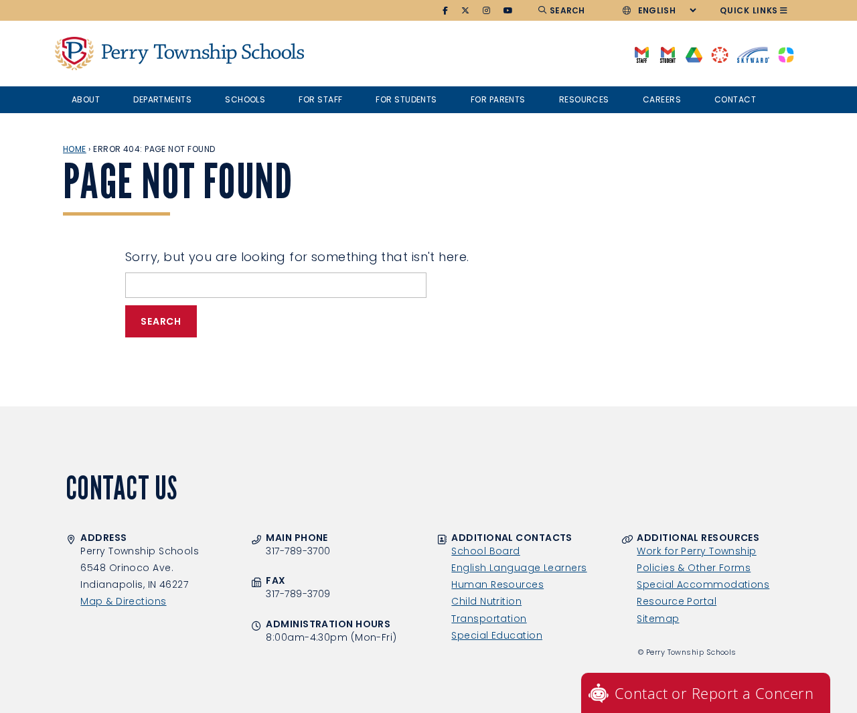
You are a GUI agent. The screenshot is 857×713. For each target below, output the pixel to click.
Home (74, 149)
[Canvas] (719, 54)
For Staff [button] (320, 99)
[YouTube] (508, 11)
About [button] (86, 99)
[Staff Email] (641, 54)
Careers (662, 99)
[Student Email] (667, 54)
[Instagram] (486, 11)
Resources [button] (584, 99)
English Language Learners (519, 567)
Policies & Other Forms (694, 567)
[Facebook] (445, 11)
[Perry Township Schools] (74, 53)
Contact (735, 99)
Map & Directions (123, 601)
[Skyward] (753, 54)
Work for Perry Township (696, 551)
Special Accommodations (703, 584)
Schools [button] (245, 99)
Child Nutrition (486, 601)
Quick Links (749, 10)
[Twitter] (465, 11)
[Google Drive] (694, 54)
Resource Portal (676, 601)
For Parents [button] (498, 99)
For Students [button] (406, 99)
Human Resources (497, 584)
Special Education (496, 635)
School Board (485, 551)
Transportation (488, 618)
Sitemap (658, 618)
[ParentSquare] (786, 54)
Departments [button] (162, 99)
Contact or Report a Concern (714, 693)
